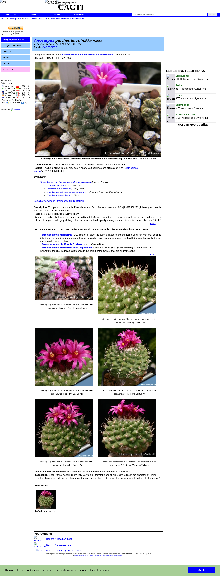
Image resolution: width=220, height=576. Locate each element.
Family (33, 19)
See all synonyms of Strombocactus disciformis (59, 200)
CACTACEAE (49, 47)
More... (153, 224)
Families (7, 51)
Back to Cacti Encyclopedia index (63, 550)
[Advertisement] (193, 43)
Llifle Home (11, 15)
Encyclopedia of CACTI (14, 39)
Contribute (79, 15)
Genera (6, 57)
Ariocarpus (54, 19)
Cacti (33, 15)
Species (7, 63)
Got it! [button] (201, 570)
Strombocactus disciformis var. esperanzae (67, 192)
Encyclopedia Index (12, 45)
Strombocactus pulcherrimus (60, 195)
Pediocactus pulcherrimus (59, 189)
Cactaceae (42, 19)
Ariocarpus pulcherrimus (72, 19)
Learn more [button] (103, 570)
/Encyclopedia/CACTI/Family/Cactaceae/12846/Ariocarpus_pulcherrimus (98, 555)
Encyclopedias (14, 19)
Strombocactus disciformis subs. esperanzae (87, 54)
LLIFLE (3, 19)
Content (56, 15)
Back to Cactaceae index (59, 545)
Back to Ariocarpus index (59, 538)
